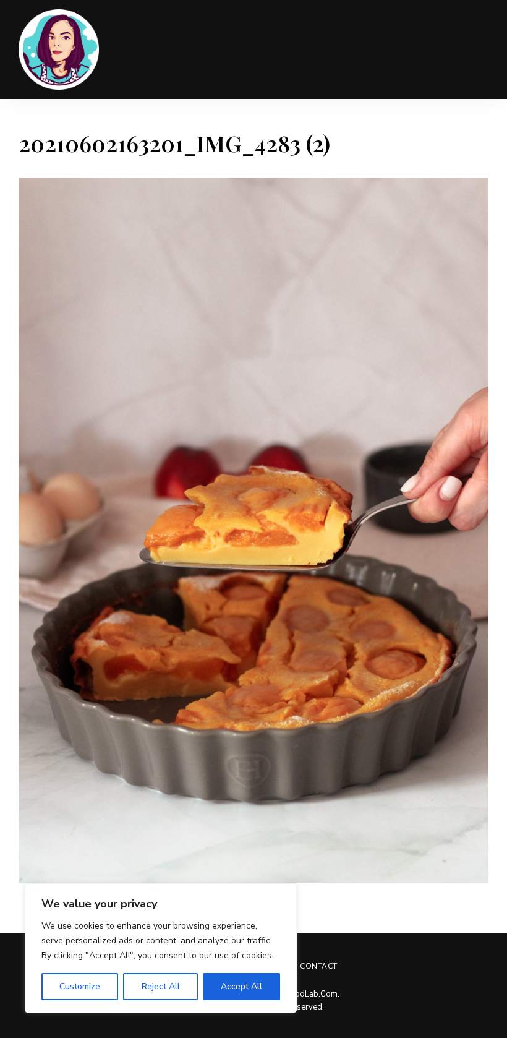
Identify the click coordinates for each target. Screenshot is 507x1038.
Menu (476, 49)
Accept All (241, 986)
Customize (79, 986)
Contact (319, 966)
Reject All (161, 986)
